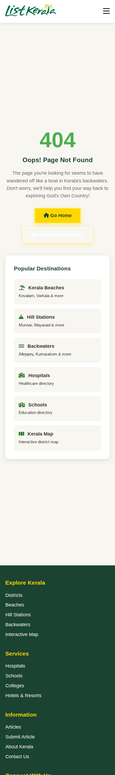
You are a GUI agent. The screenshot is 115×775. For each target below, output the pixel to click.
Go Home (60, 215)
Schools (13, 675)
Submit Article (20, 737)
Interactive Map (21, 634)
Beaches (14, 605)
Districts (13, 595)
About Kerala (19, 746)
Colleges (14, 685)
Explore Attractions (60, 235)
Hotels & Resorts (23, 695)
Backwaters (17, 624)
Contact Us (17, 756)
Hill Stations (18, 614)
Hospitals (15, 666)
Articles (13, 727)
